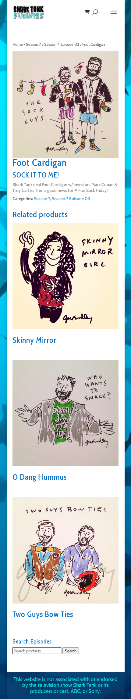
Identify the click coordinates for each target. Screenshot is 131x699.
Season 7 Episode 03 (61, 44)
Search (70, 650)
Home (17, 44)
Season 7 (33, 44)
